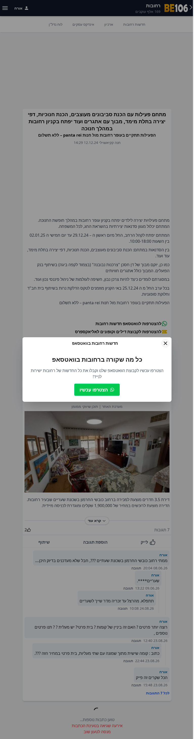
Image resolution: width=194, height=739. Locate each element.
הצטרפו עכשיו (94, 390)
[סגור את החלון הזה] (165, 343)
